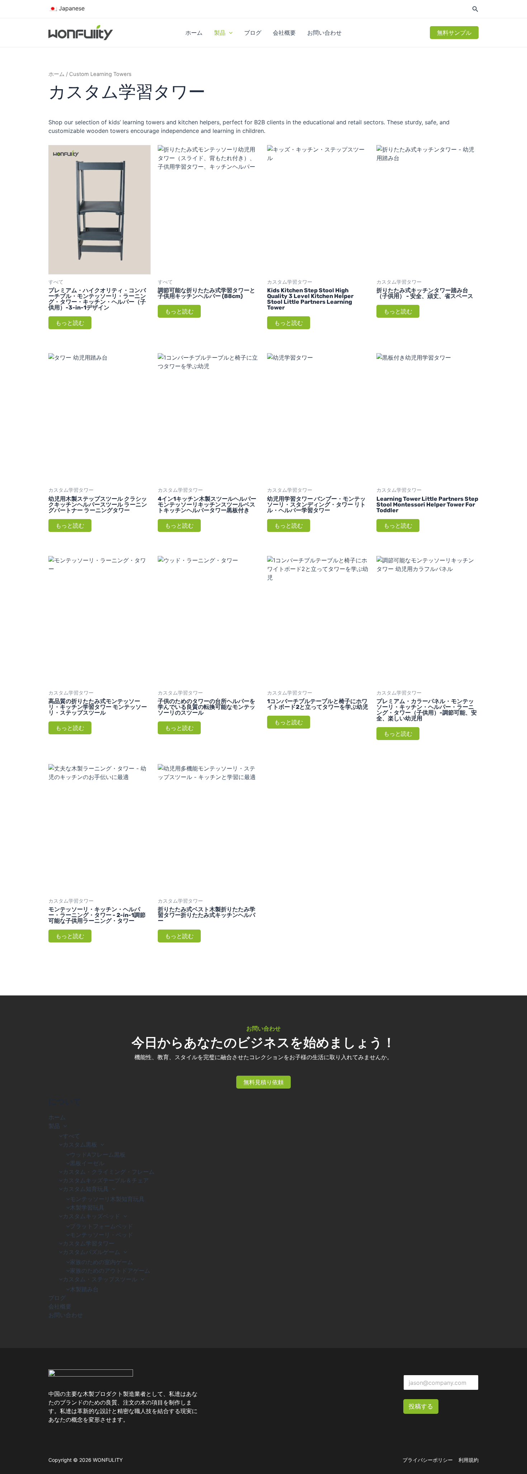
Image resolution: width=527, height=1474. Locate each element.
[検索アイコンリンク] (475, 10)
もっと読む (70, 322)
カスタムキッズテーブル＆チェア (106, 1180)
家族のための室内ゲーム (101, 1262)
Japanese (71, 8)
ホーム (194, 32)
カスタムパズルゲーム (91, 1251)
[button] (229, 32)
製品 (219, 32)
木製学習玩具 (87, 1207)
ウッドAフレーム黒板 (97, 1154)
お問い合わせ (324, 32)
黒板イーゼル (87, 1163)
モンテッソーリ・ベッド (101, 1234)
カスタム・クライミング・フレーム (109, 1171)
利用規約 (469, 1460)
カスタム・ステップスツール (100, 1279)
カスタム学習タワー (88, 1243)
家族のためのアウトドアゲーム (110, 1270)
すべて (71, 1135)
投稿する (421, 1406)
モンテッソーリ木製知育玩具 (107, 1198)
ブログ (252, 32)
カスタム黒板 (80, 1144)
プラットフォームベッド (101, 1226)
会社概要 (284, 32)
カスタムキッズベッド (91, 1216)
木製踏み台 (84, 1289)
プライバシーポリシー (428, 1460)
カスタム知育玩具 (86, 1188)
